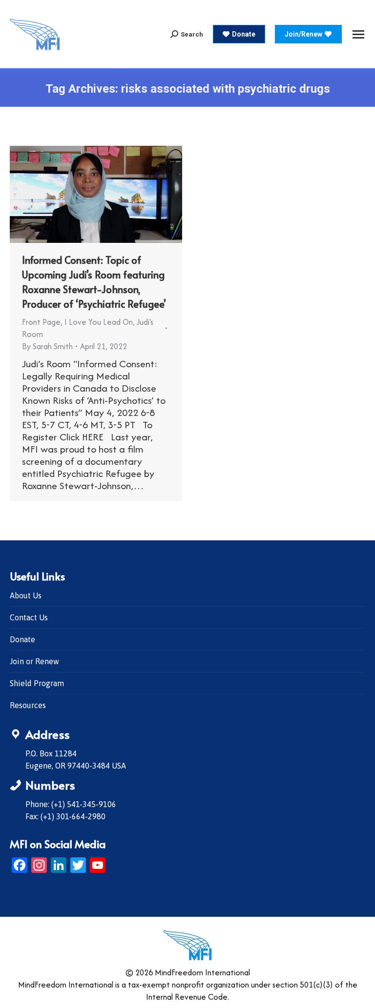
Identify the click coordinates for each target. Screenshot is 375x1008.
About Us (26, 595)
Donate (22, 639)
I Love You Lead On (98, 322)
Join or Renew (34, 661)
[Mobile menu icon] (358, 34)
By (47, 346)
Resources (28, 705)
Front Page (41, 322)
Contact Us (29, 617)
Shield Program (37, 683)
